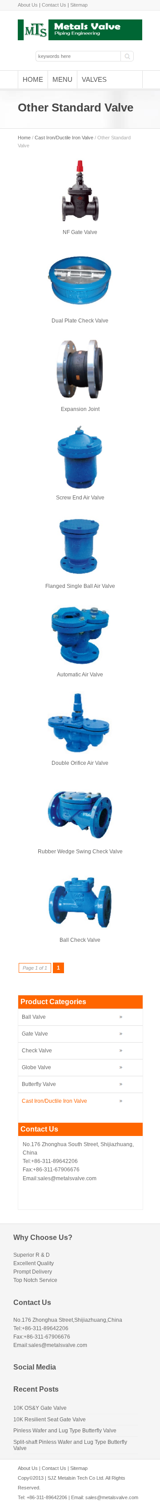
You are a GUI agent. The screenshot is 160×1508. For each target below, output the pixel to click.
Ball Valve (34, 1017)
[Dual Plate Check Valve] (80, 305)
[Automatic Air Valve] (80, 665)
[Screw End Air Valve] (80, 488)
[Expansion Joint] (80, 399)
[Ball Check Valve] (80, 928)
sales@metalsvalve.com (111, 1497)
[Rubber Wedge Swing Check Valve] (80, 838)
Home (33, 79)
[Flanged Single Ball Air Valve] (80, 576)
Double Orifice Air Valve (80, 763)
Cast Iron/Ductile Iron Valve (64, 137)
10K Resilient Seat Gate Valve (49, 1419)
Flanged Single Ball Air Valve (80, 586)
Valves (94, 79)
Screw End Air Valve (80, 498)
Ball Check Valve (80, 940)
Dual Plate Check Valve (80, 321)
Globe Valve (36, 1067)
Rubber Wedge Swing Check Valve (80, 851)
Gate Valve (35, 1034)
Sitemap (79, 5)
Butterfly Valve (39, 1084)
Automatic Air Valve (80, 675)
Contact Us (54, 5)
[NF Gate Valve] (80, 223)
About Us (28, 5)
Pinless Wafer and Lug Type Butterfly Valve (64, 1430)
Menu (62, 79)
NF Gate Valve (80, 232)
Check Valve (37, 1051)
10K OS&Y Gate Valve (40, 1408)
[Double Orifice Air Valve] (80, 752)
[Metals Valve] (80, 38)
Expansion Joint (80, 409)
